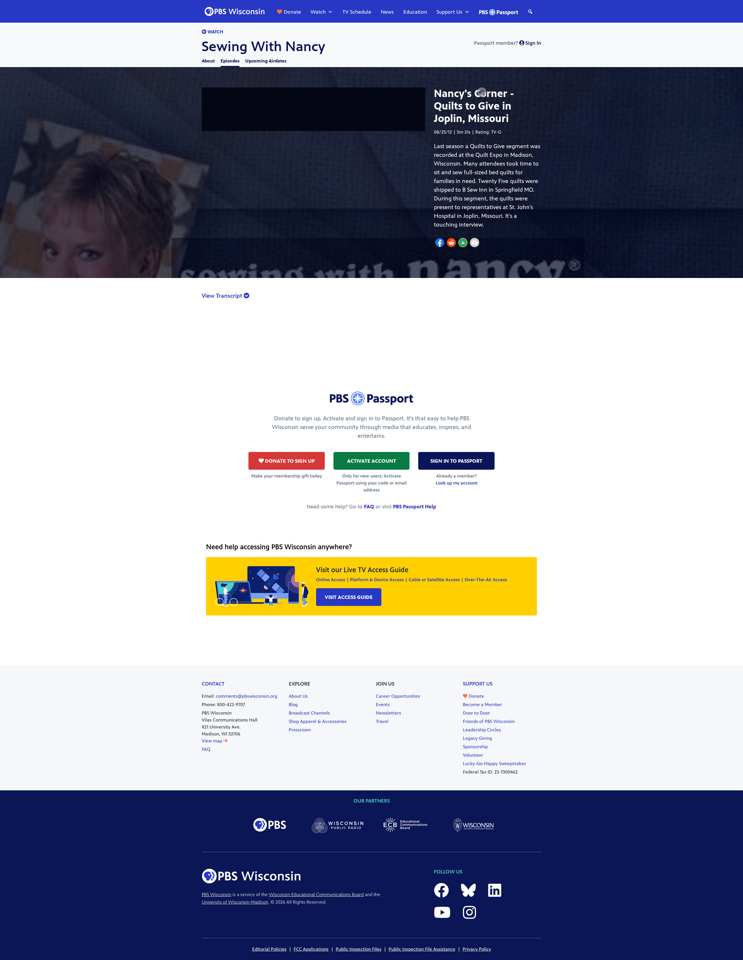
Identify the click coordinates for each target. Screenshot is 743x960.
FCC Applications (311, 949)
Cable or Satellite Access (434, 579)
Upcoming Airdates (265, 61)
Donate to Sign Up (289, 461)
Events (383, 704)
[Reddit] (451, 243)
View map (212, 741)
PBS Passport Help (414, 506)
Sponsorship (475, 746)
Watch (318, 12)
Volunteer (473, 755)
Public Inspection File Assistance (422, 949)
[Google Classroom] (463, 243)
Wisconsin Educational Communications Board (316, 894)
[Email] (474, 243)
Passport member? (507, 43)
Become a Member (482, 704)
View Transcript (223, 296)
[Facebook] (440, 243)
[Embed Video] (481, 92)
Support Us (449, 12)
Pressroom (300, 730)
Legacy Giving (477, 738)
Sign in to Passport (456, 461)
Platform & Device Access (377, 579)
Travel (382, 721)
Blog (293, 704)
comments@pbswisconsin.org (246, 696)
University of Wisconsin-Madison (235, 902)
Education (415, 12)
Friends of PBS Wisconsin (489, 721)
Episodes (230, 61)
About (208, 61)
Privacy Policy (477, 949)
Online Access (330, 579)
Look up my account (456, 483)
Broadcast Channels (309, 713)
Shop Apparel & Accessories (318, 721)
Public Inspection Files (358, 949)
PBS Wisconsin (216, 894)
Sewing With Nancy (263, 46)
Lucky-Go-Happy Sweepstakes (494, 763)
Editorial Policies (269, 949)
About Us (298, 696)
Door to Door (476, 713)
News (387, 12)
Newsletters (388, 713)
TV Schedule (356, 12)
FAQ (369, 506)
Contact (213, 684)
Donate (292, 12)
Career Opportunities (398, 696)
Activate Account (371, 461)
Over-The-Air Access (486, 579)
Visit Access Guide (349, 597)
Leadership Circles (482, 730)
